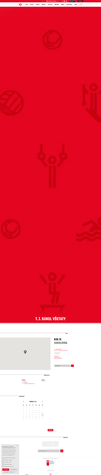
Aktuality (32, 4)
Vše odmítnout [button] (13, 469)
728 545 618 (56, 356)
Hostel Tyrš (50, 4)
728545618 (26, 382)
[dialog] (10, 459)
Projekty (37, 4)
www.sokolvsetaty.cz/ (58, 358)
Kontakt (62, 4)
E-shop (75, 4)
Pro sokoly (80, 1)
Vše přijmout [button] (5, 469)
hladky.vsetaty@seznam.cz (30, 383)
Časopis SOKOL (69, 4)
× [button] (17, 445)
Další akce (50, 430)
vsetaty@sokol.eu (57, 357)
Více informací (10, 455)
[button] (25, 352)
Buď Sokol (43, 4)
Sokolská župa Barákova (62, 350)
